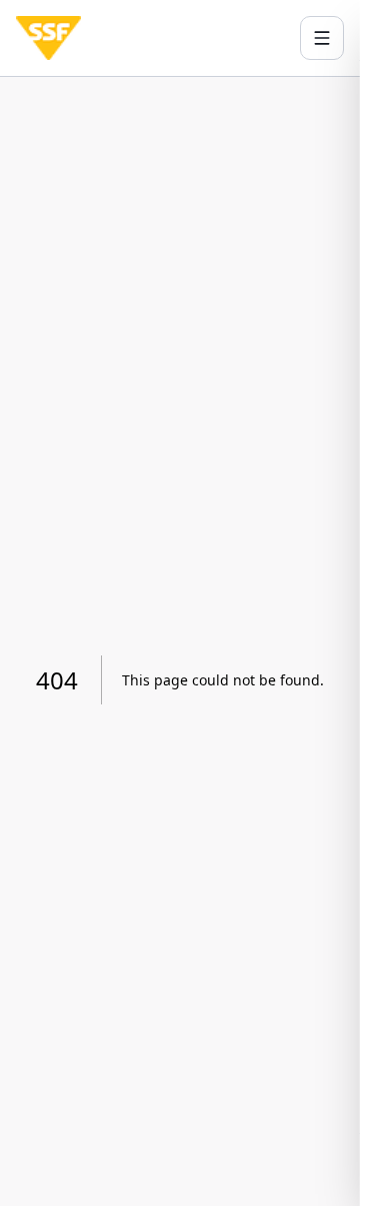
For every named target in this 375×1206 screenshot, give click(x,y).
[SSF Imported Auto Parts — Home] (48, 38)
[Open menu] (322, 38)
